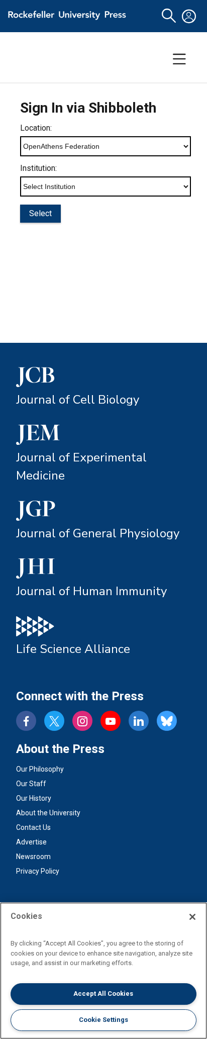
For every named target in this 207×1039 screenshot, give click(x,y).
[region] (103, 970)
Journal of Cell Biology (77, 400)
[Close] (192, 917)
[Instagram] (82, 721)
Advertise (31, 842)
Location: (36, 128)
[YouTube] (110, 721)
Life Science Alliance (73, 649)
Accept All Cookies (103, 993)
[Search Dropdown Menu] (169, 16)
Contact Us (33, 827)
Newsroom (33, 857)
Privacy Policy (37, 871)
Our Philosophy (40, 769)
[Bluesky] (167, 721)
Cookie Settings (103, 1019)
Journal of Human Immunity (91, 591)
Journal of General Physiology (97, 533)
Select (40, 213)
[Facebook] (26, 721)
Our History (33, 798)
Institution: (38, 168)
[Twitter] (54, 721)
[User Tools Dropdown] (189, 16)
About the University (48, 813)
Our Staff (31, 784)
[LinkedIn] (139, 721)
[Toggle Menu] (179, 59)
